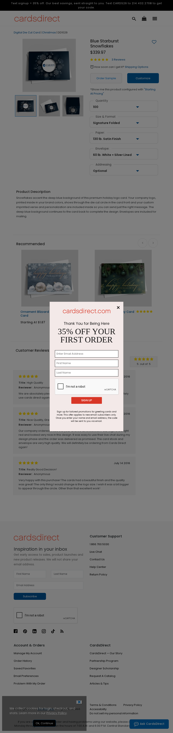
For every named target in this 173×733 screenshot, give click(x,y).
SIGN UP (86, 400)
